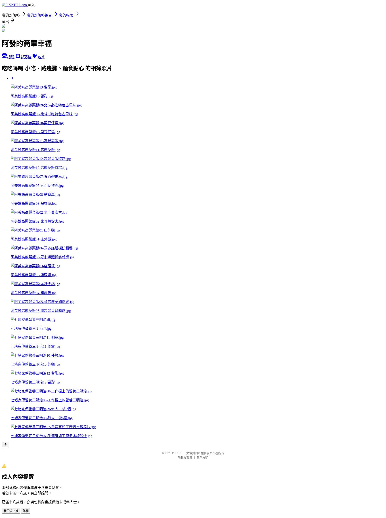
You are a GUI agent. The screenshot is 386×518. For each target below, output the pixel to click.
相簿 (11, 57)
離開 (26, 511)
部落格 (26, 57)
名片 (41, 57)
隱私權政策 (185, 457)
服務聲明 (202, 457)
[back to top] (5, 444)
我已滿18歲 (11, 511)
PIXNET (177, 453)
